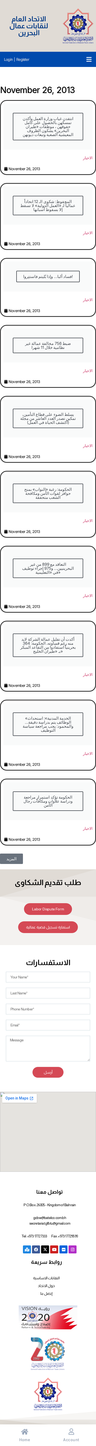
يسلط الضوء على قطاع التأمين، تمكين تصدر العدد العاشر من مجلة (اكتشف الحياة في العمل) (48, 418)
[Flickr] (63, 1249)
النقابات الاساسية (46, 1278)
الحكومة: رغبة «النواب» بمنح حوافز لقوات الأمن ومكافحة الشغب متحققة (48, 493)
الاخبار (88, 158)
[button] (89, 59)
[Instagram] (73, 1249)
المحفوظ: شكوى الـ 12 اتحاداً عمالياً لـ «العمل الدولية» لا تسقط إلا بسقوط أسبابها (47, 205)
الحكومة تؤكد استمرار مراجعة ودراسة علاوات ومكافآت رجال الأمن (48, 801)
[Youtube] (54, 1249)
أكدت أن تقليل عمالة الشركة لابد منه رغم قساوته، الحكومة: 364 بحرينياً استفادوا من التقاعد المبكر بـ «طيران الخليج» (48, 645)
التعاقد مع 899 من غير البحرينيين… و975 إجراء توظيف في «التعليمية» (48, 568)
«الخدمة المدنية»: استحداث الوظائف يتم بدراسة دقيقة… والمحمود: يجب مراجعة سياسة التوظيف (48, 724)
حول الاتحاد (46, 1286)
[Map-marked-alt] (27, 1249)
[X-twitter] (45, 1249)
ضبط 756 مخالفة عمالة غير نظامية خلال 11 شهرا (48, 345)
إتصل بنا (46, 1293)
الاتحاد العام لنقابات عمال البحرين (29, 26)
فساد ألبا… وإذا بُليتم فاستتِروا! (48, 276)
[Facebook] (36, 1249)
